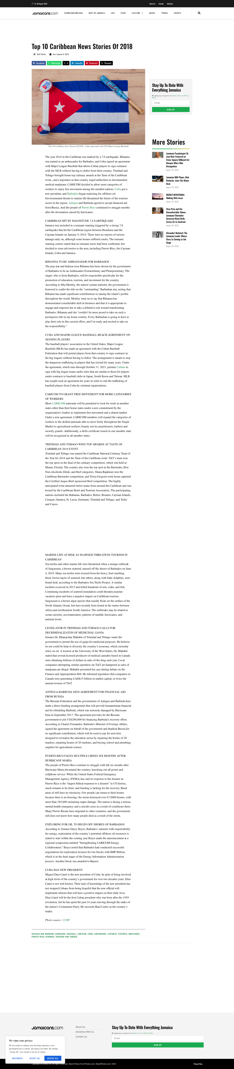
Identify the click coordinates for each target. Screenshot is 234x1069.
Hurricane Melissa (73, 13)
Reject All (35, 1058)
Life (113, 13)
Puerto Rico (88, 207)
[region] (35, 1050)
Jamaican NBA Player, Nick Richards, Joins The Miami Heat (177, 180)
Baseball (71, 933)
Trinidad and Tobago (66, 936)
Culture (136, 13)
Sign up (171, 109)
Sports (177, 13)
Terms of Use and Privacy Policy (142, 1033)
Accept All (52, 1058)
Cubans (121, 367)
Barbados (72, 193)
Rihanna (50, 936)
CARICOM (58, 403)
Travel (164, 13)
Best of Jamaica (97, 13)
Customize (17, 1058)
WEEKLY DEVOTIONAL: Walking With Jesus (175, 196)
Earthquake (100, 933)
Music (152, 13)
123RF (66, 920)
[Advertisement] (81, 32)
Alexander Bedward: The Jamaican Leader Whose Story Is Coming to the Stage (176, 237)
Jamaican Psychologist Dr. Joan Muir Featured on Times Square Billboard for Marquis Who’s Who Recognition (177, 160)
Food (123, 13)
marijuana (134, 933)
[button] (199, 13)
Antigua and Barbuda (43, 933)
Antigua (73, 203)
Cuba (118, 189)
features (122, 933)
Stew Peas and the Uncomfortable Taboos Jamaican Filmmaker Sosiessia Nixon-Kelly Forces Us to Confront (176, 215)
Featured (112, 933)
